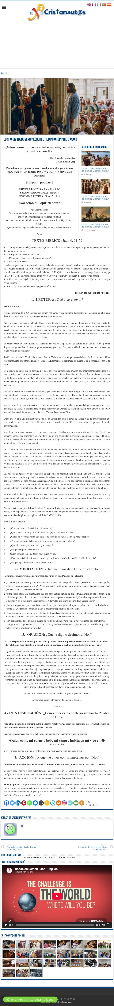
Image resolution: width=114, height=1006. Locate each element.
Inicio (5, 73)
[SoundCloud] (64, 999)
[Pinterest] (23, 803)
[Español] (109, 4)
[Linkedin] (18, 803)
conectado (46, 857)
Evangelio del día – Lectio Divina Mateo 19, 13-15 (21, 847)
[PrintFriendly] (70, 803)
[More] (81, 803)
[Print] (58, 803)
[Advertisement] (57, 43)
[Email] (76, 803)
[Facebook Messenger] (35, 803)
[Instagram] (64, 803)
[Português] (104, 4)
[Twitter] (12, 803)
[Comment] (41, 803)
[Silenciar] (103, 924)
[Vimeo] (58, 999)
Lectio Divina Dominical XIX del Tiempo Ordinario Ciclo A (95, 225)
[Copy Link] (47, 803)
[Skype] (52, 803)
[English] (89, 4)
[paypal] (71, 999)
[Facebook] (6, 803)
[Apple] (61, 999)
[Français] (94, 4)
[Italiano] (99, 4)
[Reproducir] (5, 924)
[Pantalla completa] (108, 924)
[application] (57, 896)
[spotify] (74, 999)
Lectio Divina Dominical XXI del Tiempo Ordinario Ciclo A (95, 169)
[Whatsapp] (29, 803)
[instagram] (68, 999)
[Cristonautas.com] (57, 11)
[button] (30, 999)
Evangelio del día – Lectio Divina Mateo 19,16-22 (92, 847)
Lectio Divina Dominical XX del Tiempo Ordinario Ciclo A (95, 197)
